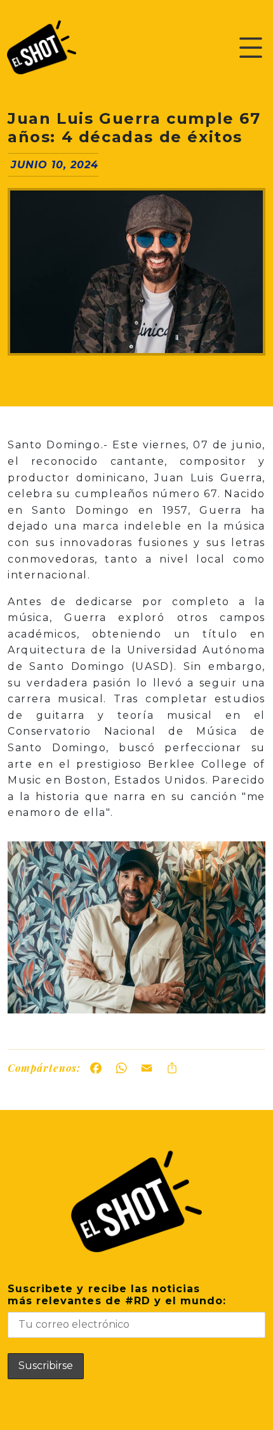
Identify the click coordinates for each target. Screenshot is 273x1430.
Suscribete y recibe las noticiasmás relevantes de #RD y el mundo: (117, 1295)
